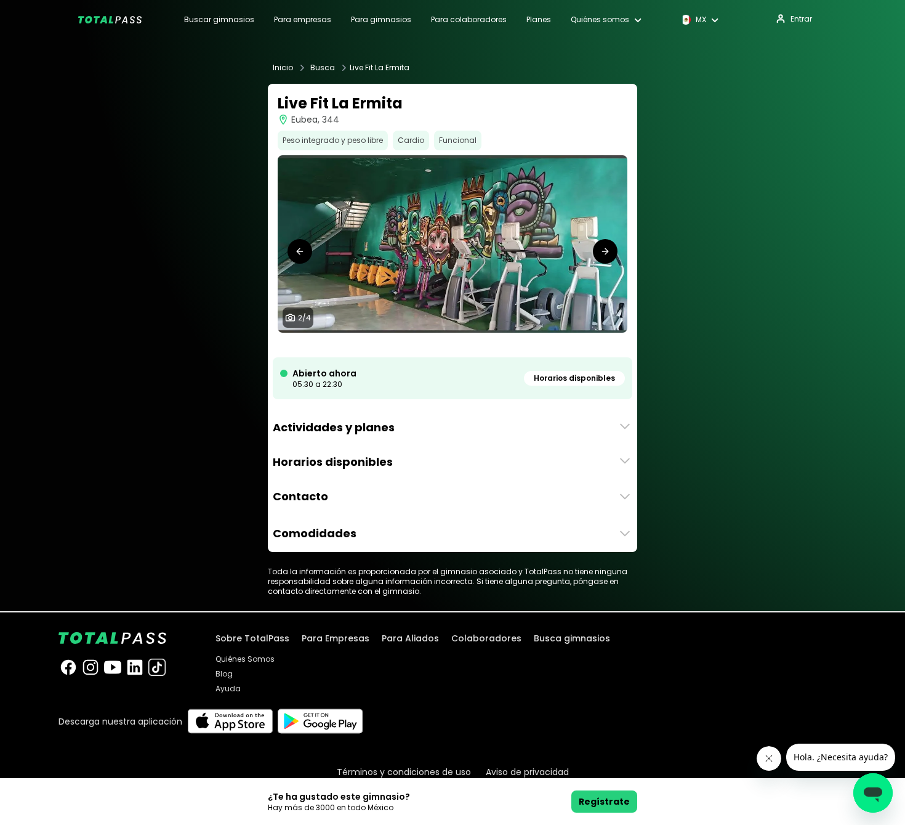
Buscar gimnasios (219, 20)
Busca (322, 68)
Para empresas (302, 20)
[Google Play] (320, 721)
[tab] (437, 345)
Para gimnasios (381, 20)
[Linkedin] (134, 667)
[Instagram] (90, 667)
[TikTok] (157, 667)
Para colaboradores (469, 20)
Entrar (801, 19)
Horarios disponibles (574, 378)
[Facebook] (68, 667)
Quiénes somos (600, 19)
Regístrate (604, 801)
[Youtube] (112, 667)
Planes (538, 20)
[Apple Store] (230, 721)
